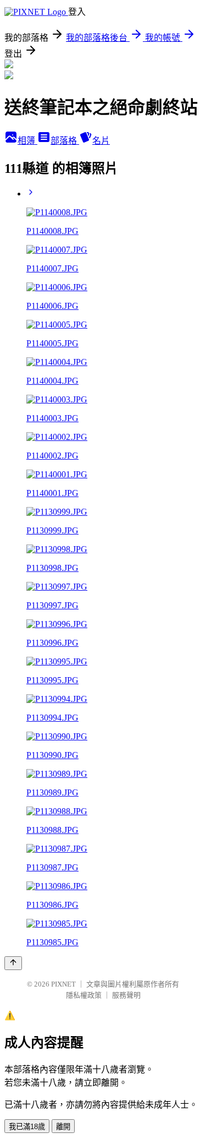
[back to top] (13, 963)
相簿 (27, 140)
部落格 (65, 140)
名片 (101, 140)
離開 (63, 1127)
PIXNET (63, 984)
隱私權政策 (84, 995)
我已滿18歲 (27, 1127)
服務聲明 (126, 995)
